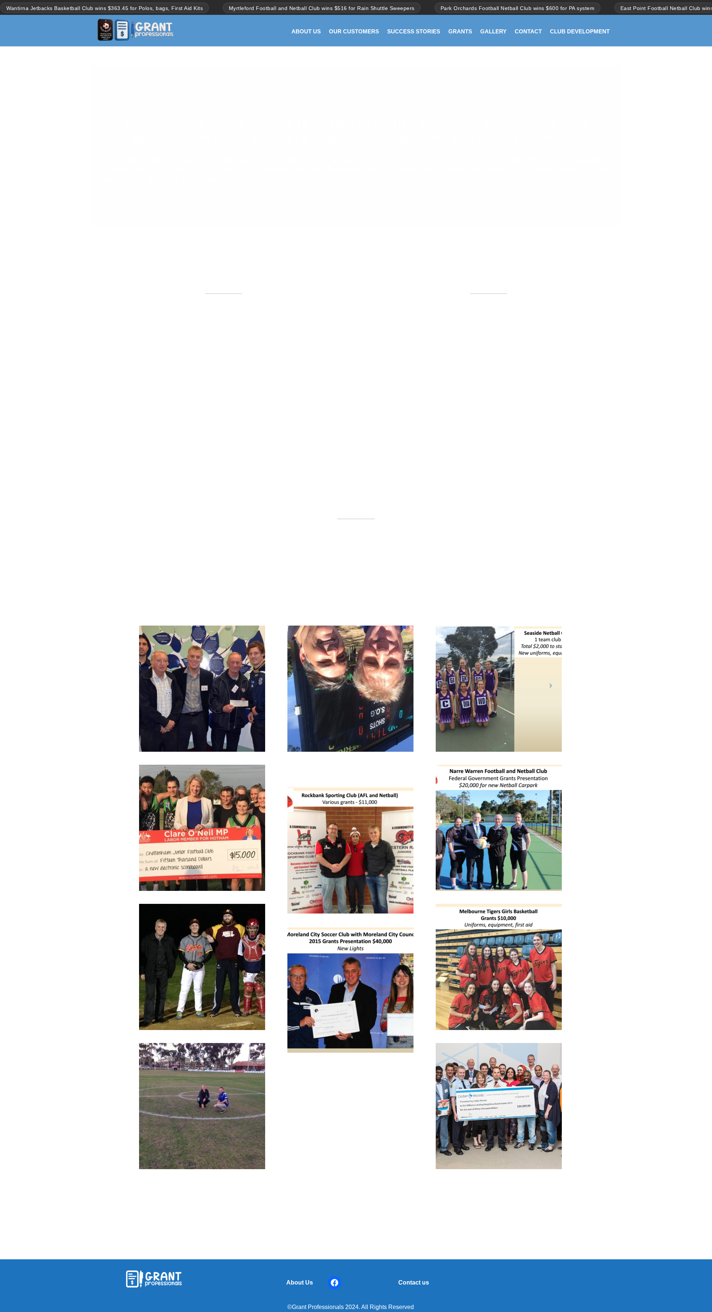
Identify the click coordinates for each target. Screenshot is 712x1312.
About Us (299, 1282)
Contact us (413, 1282)
